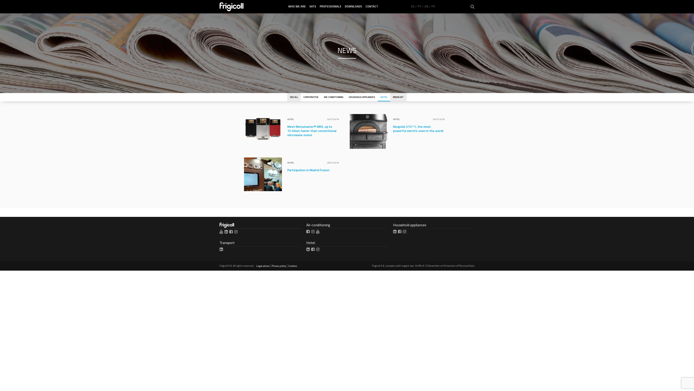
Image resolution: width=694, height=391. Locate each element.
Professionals (330, 6)
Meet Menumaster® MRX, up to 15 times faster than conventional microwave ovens (311, 131)
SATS (312, 6)
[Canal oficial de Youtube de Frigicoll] (221, 232)
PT (419, 6)
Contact (372, 6)
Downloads (353, 6)
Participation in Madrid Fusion (308, 170)
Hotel (290, 119)
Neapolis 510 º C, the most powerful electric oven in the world (418, 128)
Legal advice (263, 266)
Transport (227, 242)
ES (412, 6)
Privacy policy (279, 266)
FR (433, 6)
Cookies (292, 266)
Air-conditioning (318, 225)
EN (426, 6)
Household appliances (409, 225)
